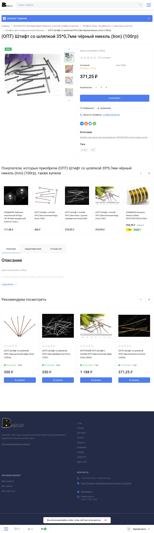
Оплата (80, 437)
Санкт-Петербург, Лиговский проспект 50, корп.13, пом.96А (106, 483)
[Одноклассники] (86, 123)
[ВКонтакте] (82, 123)
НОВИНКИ (81, 447)
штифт (84, 150)
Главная (6, 26)
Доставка (81, 433)
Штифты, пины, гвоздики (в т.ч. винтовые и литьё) (107, 26)
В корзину (20, 380)
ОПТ (93, 150)
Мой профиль (8, 481)
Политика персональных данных (16, 444)
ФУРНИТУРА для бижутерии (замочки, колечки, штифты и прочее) (46, 26)
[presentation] (12, 75)
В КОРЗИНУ (114, 98)
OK (105, 520)
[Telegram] (90, 123)
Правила (81, 442)
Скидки (80, 428)
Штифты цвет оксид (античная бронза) (24, 30)
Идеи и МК (82, 462)
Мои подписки (8, 491)
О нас (79, 423)
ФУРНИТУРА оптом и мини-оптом (132, 137)
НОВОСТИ (81, 457)
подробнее (8, 284)
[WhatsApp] (94, 123)
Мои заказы (7, 486)
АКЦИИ (80, 452)
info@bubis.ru (86, 492)
